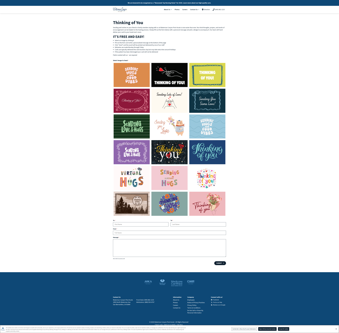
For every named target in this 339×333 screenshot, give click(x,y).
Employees (191, 300)
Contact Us (176, 308)
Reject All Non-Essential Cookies (267, 329)
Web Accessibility (170, 325)
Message (116, 237)
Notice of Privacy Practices (196, 302)
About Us (176, 300)
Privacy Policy (191, 305)
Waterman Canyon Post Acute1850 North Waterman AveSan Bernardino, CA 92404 (123, 302)
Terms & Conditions (193, 308)
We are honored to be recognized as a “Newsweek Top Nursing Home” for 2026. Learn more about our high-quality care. (169, 3)
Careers (175, 305)
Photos (175, 302)
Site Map (180, 325)
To (114, 220)
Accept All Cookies (283, 329)
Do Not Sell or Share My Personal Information (244, 329)
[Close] (336, 329)
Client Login (159, 325)
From (115, 229)
